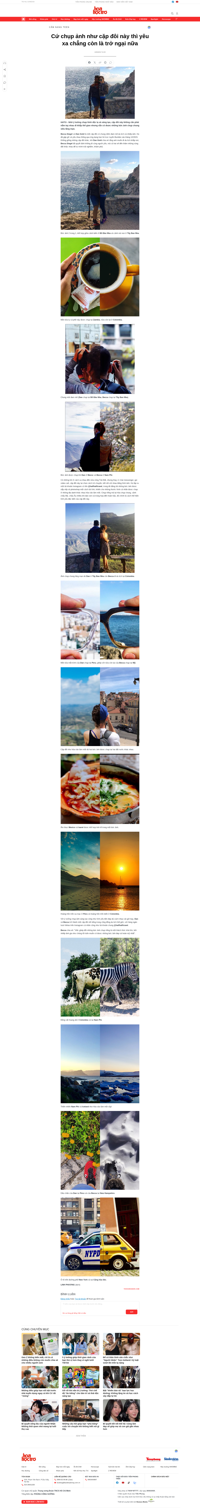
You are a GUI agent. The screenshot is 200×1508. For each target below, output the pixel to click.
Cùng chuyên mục (35, 1329)
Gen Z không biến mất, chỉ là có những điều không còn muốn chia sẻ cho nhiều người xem (40, 1360)
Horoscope (166, 19)
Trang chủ (23, 19)
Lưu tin (4, 76)
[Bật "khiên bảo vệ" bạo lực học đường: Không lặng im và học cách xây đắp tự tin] (121, 1377)
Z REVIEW (143, 19)
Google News (149, 27)
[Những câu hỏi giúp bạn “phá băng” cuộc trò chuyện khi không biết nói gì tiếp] (80, 1410)
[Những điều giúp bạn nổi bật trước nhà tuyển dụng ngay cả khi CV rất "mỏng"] (40, 1377)
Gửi (131, 1312)
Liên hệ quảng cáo (62, 1477)
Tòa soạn (26, 1477)
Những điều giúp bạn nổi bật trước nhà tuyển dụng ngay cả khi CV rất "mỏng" (39, 1393)
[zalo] (136, 1483)
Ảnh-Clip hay (130, 19)
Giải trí (54, 19)
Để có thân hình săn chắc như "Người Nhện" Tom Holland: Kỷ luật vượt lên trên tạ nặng (121, 1360)
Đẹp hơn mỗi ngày (81, 19)
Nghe (4, 63)
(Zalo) (70, 1480)
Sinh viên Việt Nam (124, 2)
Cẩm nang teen (59, 27)
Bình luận (4, 82)
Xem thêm (176, 19)
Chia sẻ (4, 69)
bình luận (110, 62)
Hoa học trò (29, 1457)
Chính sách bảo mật (160, 1477)
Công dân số (43, 1471)
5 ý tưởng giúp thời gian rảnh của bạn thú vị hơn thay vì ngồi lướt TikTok (79, 1360)
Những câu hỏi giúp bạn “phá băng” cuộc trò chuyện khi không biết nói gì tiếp (80, 1426)
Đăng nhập (65, 1299)
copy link (100, 62)
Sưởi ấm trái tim (114, 1467)
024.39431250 (29, 1485)
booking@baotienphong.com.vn (68, 1483)
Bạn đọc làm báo (35, 1502)
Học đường (65, 19)
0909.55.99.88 (62, 1480)
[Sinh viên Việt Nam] (171, 1460)
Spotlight (154, 19)
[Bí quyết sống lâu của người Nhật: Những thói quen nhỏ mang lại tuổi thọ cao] (40, 1410)
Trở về (4, 89)
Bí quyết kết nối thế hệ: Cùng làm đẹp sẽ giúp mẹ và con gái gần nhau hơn (121, 1426)
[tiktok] (130, 1482)
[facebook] (173, 2)
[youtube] (177, 2)
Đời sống (32, 19)
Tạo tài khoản (80, 1299)
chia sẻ (89, 62)
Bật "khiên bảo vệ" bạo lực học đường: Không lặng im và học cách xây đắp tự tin (120, 1393)
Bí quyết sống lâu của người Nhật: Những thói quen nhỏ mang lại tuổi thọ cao (39, 1426)
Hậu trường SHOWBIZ (100, 19)
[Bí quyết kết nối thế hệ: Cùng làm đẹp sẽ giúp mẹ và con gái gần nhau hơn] (121, 1410)
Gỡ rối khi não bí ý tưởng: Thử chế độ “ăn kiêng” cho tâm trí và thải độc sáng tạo (80, 1393)
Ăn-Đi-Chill (117, 19)
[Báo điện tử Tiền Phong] (153, 1460)
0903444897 (92, 1480)
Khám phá (44, 19)
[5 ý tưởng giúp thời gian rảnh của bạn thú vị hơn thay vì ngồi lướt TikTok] (80, 1344)
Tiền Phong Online (83, 2)
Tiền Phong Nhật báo (104, 2)
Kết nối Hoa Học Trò (81, 1471)
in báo (105, 62)
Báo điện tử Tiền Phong (100, 10)
